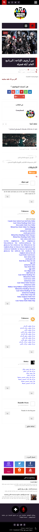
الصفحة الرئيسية (31, 72)
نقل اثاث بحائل (31, 375)
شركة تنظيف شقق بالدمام (27, 336)
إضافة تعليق (30, 426)
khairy (26, 361)
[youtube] (17, 524)
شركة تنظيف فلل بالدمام (28, 334)
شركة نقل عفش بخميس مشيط (26, 377)
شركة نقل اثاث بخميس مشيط (26, 379)
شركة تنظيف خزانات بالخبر (27, 344)
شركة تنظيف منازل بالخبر (28, 332)
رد (7, 196)
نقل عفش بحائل (30, 373)
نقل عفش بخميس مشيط (28, 381)
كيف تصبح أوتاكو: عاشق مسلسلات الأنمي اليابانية (16, 494)
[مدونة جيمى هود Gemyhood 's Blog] (20, 13)
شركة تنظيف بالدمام (29, 326)
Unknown (24, 211)
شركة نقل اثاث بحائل (29, 371)
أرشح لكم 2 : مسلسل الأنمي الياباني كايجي (19, 45)
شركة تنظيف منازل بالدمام (27, 328)
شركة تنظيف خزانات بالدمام (27, 342)
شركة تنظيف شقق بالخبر (28, 340)
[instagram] (14, 524)
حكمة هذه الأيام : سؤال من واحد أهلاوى (27, 489)
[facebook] (24, 524)
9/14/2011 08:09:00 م (23, 184)
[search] (4, 2)
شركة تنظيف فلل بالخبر (28, 338)
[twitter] (21, 524)
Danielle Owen (23, 403)
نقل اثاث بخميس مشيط (28, 383)
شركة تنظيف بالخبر (29, 330)
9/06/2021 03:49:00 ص (23, 405)
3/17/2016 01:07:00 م (23, 320)
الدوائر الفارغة (33, 482)
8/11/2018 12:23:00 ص (23, 364)
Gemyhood (33, 149)
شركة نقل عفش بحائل (28, 369)
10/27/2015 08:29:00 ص (22, 213)
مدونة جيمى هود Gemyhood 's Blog (22, 530)
